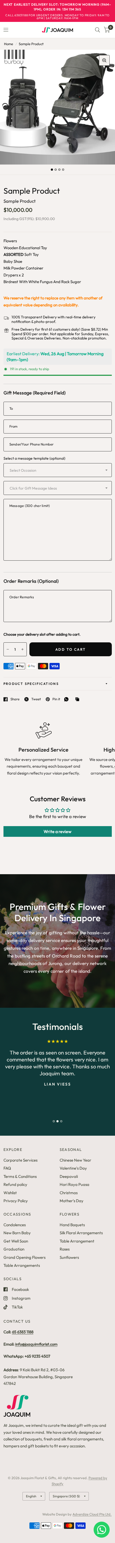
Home (8, 44)
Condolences (14, 1224)
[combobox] (57, 470)
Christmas (69, 1192)
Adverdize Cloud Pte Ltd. (92, 1514)
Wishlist (10, 1192)
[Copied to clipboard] (78, 699)
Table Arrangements (21, 1265)
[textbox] (38, 470)
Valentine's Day (73, 1168)
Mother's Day (71, 1200)
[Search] (97, 30)
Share (15, 699)
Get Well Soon (15, 1241)
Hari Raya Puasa (74, 1184)
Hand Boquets (72, 1224)
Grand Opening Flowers (24, 1257)
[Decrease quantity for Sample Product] (8, 649)
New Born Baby (17, 1232)
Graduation (13, 1249)
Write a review (57, 831)
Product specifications (31, 684)
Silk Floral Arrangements (81, 1232)
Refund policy (15, 1184)
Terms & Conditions (20, 1176)
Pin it (56, 699)
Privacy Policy (15, 1200)
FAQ (7, 1168)
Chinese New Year (75, 1160)
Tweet (36, 699)
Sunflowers (69, 1257)
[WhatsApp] (67, 699)
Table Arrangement (77, 1241)
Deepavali (69, 1176)
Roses (65, 1249)
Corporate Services (20, 1160)
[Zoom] (104, 60)
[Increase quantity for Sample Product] (22, 649)
